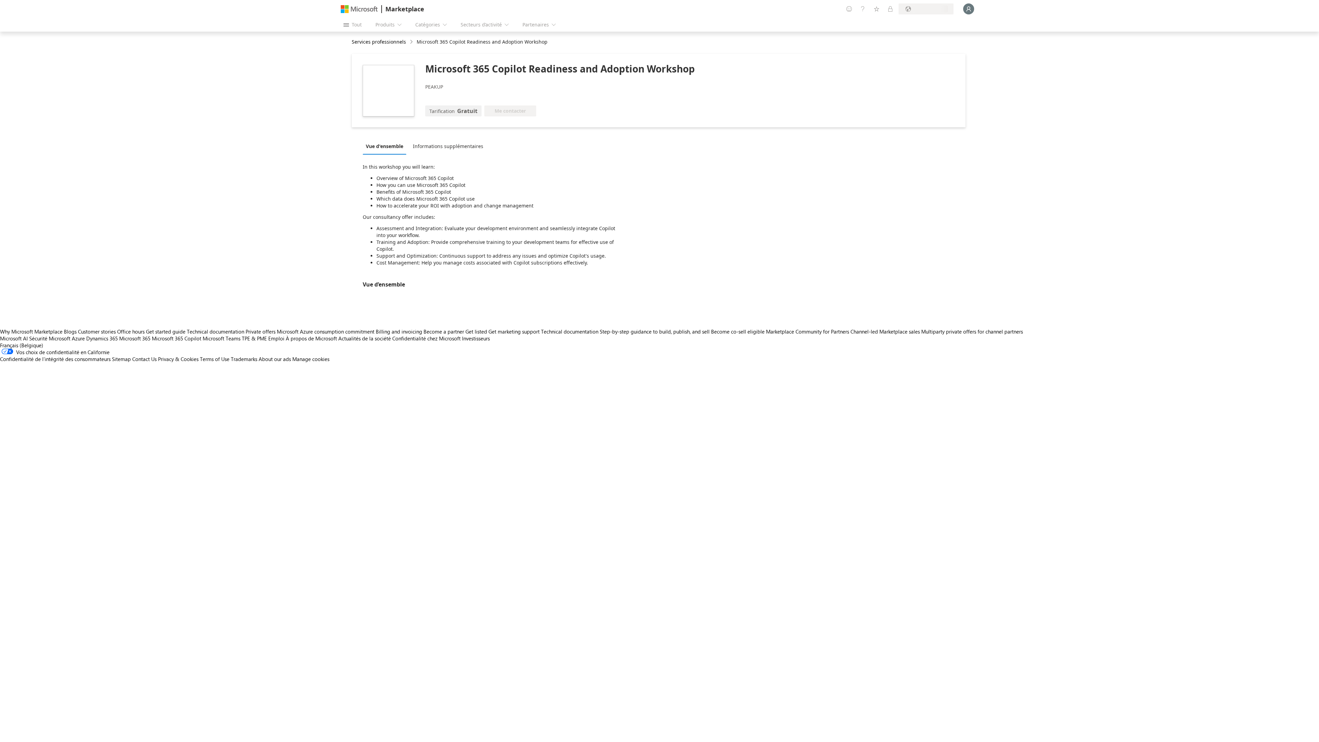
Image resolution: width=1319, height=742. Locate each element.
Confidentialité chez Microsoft (426, 338)
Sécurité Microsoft (49, 338)
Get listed (476, 331)
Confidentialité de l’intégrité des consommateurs (55, 359)
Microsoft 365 (134, 338)
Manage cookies (310, 359)
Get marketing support (514, 331)
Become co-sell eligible (738, 331)
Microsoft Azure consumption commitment (326, 331)
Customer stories (97, 331)
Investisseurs (476, 338)
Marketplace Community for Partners (807, 331)
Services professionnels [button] (379, 41)
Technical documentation (215, 331)
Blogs (70, 331)
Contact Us (144, 359)
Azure (78, 338)
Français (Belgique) (21, 345)
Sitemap (121, 359)
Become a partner (444, 331)
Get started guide (165, 331)
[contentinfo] (412, 42)
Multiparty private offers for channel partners (972, 331)
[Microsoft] (359, 9)
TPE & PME (254, 338)
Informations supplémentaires (448, 146)
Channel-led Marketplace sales (885, 331)
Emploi (276, 338)
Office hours (131, 331)
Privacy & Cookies (178, 359)
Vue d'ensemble (384, 146)
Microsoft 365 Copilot (176, 338)
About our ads (275, 359)
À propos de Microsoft (311, 338)
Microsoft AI (14, 338)
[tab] (386, 146)
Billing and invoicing (399, 331)
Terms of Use (214, 359)
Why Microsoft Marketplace (31, 331)
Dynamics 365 (102, 338)
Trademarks (244, 359)
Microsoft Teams (221, 338)
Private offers (260, 331)
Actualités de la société (364, 338)
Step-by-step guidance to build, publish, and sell (655, 331)
